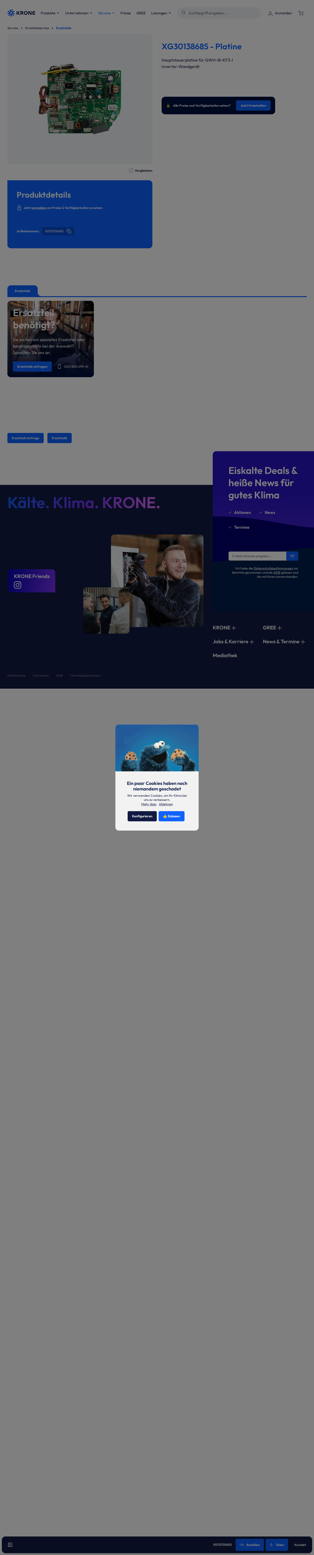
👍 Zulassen (171, 816)
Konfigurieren (142, 816)
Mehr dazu (149, 804)
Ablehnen (166, 804)
